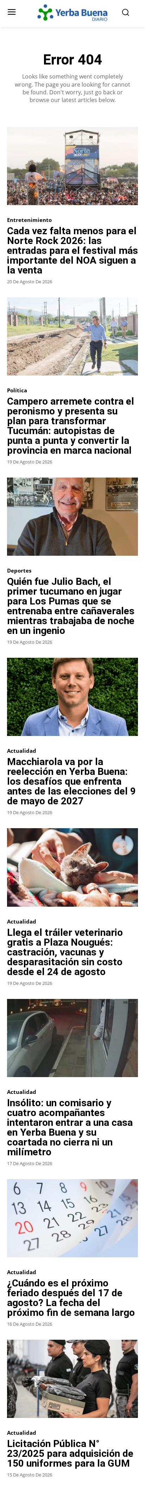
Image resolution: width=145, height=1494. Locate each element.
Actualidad (21, 750)
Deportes (19, 570)
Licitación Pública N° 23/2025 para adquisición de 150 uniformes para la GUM (70, 1453)
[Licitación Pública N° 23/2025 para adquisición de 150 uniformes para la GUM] (72, 1379)
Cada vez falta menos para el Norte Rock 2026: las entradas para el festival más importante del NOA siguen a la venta (72, 250)
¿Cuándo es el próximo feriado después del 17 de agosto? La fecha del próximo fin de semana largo (71, 1297)
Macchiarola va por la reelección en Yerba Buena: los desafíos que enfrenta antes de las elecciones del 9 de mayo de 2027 (71, 781)
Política (17, 390)
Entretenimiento (29, 220)
